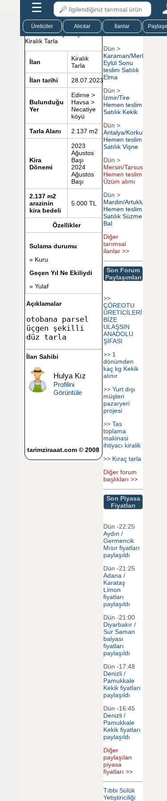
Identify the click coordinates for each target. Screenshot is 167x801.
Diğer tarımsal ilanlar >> (116, 244)
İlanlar (122, 26)
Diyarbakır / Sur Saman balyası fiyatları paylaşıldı (119, 639)
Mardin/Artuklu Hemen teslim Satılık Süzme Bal (123, 212)
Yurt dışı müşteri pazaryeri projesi (119, 400)
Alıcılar (82, 26)
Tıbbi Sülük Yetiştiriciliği (119, 794)
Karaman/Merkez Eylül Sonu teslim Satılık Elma (127, 66)
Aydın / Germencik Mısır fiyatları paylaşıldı (121, 544)
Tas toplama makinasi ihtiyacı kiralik (122, 434)
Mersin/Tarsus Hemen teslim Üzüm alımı (123, 174)
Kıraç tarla (126, 458)
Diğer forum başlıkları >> (120, 475)
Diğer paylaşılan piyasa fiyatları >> (118, 761)
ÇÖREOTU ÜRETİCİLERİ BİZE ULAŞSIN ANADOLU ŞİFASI (122, 323)
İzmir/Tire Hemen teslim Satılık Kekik (122, 104)
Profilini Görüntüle (67, 388)
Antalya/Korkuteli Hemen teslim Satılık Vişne (127, 139)
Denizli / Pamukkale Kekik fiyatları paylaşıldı (122, 684)
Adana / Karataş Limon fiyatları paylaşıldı (116, 590)
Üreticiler (42, 26)
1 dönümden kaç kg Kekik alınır (120, 365)
